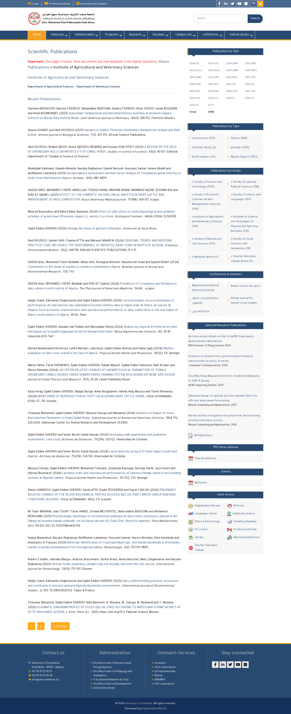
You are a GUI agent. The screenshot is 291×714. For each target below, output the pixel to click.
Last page (60, 626)
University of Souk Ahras (138, 703)
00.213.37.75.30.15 (42, 671)
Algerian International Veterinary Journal (205, 288)
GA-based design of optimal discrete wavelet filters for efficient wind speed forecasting (223, 398)
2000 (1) (194, 105)
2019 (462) (251, 70)
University (57, 35)
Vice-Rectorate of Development (112, 684)
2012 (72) (231, 84)
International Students (94, 4)
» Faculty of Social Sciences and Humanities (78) (242, 244)
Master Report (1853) (244, 157)
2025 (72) (213, 64)
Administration (84, 35)
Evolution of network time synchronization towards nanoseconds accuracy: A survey (220, 359)
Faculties (158, 35)
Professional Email (59, 4)
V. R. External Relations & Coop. (111, 680)
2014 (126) (195, 84)
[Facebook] (219, 4)
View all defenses (205, 458)
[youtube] (239, 4)
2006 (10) (194, 98)
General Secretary (104, 688)
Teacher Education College (206, 548)
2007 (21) (250, 91)
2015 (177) (250, 77)
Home (37, 35)
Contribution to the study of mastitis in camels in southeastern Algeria (74, 267)
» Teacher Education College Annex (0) (243, 259)
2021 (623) (214, 70)
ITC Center (201, 529)
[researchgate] (246, 4)
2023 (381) (250, 64)
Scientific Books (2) (204, 147)
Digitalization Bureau (207, 505)
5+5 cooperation (164, 684)
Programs (111, 35)
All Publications (203, 435)
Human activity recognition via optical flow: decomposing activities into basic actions (224, 418)
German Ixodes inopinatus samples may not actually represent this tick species (103, 564)
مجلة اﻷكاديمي (200, 311)
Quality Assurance (243, 513)
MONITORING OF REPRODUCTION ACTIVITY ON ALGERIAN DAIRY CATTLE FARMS (91, 396)
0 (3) (210, 105)
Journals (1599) (240, 147)
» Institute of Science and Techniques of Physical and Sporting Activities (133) (244, 224)
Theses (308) (239, 138)
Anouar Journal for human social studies (244, 301)
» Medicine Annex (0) (205, 257)
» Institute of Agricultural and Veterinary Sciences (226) (207, 222)
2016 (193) (231, 77)
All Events (201, 482)
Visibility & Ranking (245, 521)
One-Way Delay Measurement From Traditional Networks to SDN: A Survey (224, 379)
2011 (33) (249, 84)
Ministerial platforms (247, 537)
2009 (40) (214, 91)
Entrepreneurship (165, 671)
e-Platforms (210, 35)
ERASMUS (160, 680)
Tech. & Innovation (165, 667)
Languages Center (206, 513)
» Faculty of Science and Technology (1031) (207, 184)
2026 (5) (194, 64)
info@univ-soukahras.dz (45, 680)
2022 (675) (195, 70)
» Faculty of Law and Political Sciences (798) (245, 184)
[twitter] (233, 4)
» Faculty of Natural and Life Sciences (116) (206, 241)
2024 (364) (232, 64)
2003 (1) (230, 98)
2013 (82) (213, 84)
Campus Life (183, 35)
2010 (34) (194, 91)
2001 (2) (249, 98)
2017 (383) (213, 77)
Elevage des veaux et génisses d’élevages (94, 229)
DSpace (163, 62)
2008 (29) (231, 91)
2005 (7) (213, 98)
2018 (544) (195, 77)
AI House (239, 505)
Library (199, 537)
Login (35, 4)
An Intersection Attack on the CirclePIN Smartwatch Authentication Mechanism (221, 339)
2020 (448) (232, 70)
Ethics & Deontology (207, 521)
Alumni (158, 675)
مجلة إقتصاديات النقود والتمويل (205, 301)
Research (135, 35)
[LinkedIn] (226, 4)
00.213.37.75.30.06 (42, 675)
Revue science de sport (245, 286)
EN (253, 3)
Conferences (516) (203, 138)
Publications (38, 68)
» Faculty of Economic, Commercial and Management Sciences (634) (206, 202)
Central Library (239, 35)
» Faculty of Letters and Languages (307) (246, 197)
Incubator (160, 663)
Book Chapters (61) (204, 157)
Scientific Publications (52, 52)
